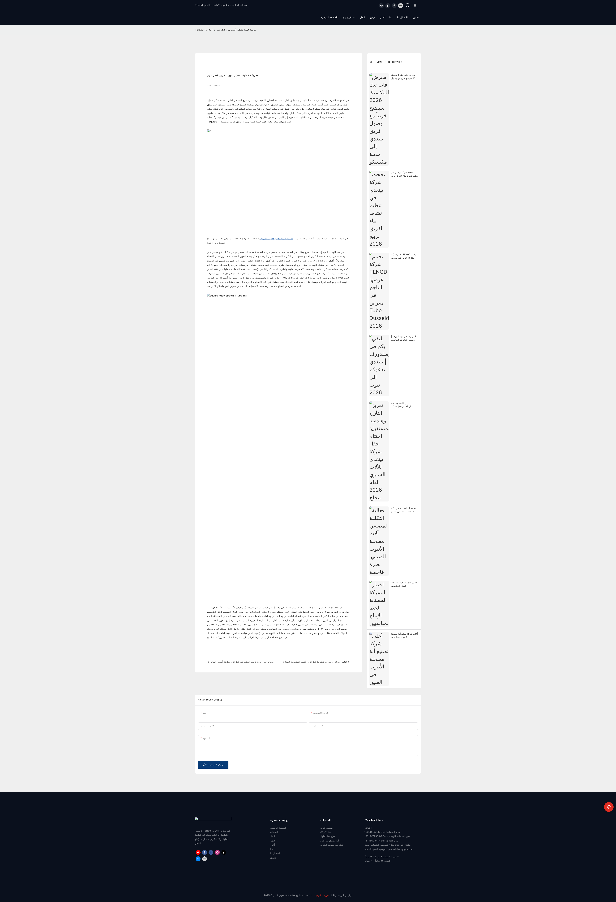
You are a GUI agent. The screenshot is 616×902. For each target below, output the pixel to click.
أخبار (210, 30)
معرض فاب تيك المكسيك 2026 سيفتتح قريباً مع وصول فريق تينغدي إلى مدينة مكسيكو (404, 77)
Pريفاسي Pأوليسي (342, 896)
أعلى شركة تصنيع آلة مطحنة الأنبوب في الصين (404, 635)
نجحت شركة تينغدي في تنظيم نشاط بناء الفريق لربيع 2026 (404, 174)
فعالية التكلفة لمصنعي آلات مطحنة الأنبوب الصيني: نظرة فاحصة (404, 510)
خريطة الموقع (322, 896)
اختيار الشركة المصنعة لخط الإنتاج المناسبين (404, 584)
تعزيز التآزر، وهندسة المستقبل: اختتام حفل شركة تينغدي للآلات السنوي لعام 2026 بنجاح (404, 405)
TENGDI (199, 30)
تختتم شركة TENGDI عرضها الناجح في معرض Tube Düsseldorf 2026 (404, 256)
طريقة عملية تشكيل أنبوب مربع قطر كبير (236, 30)
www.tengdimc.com (298, 896)
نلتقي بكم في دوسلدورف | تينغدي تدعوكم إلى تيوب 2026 (404, 338)
